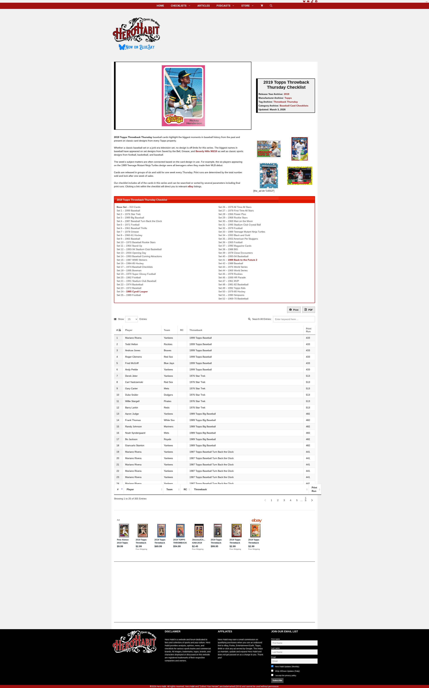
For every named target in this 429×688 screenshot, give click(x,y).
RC (181, 330)
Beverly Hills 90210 (206, 151)
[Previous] (265, 500)
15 (305, 499)
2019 (286, 94)
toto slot (114, 661)
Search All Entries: (261, 319)
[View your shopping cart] (261, 6)
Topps (288, 98)
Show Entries (132, 319)
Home (160, 5)
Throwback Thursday (285, 101)
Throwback (196, 330)
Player (128, 330)
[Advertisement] (241, 34)
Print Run (308, 330)
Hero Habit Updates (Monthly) (286, 667)
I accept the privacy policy (285, 675)
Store (245, 5)
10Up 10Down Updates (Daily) (287, 671)
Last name (275, 648)
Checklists (179, 5)
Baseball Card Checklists (294, 105)
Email (273, 657)
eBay (190, 186)
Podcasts (223, 5)
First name (275, 639)
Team (167, 330)
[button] (271, 6)
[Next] (312, 500)
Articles (203, 5)
